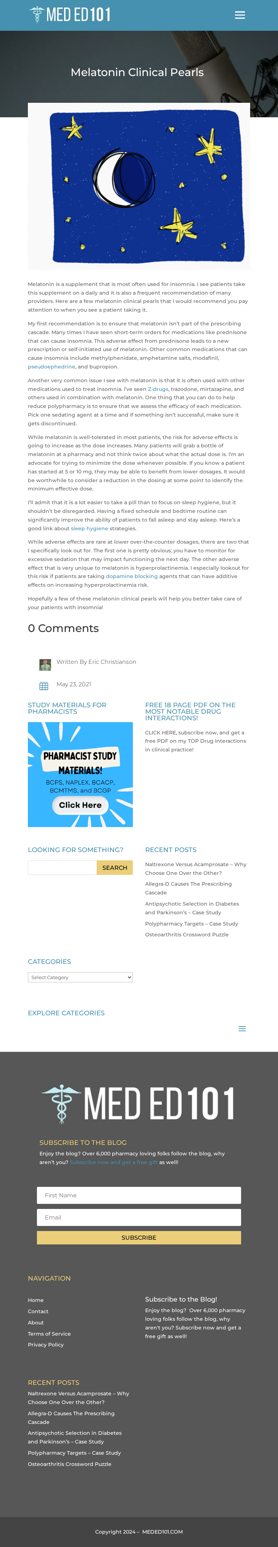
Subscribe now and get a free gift (114, 1162)
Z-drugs (158, 389)
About (36, 1322)
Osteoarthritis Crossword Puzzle (187, 934)
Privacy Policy (46, 1344)
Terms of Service (49, 1334)
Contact (38, 1311)
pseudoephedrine (51, 366)
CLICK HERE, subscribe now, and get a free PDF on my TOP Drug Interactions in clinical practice (195, 741)
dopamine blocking (132, 576)
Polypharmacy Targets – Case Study (191, 923)
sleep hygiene (89, 528)
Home (36, 1300)
